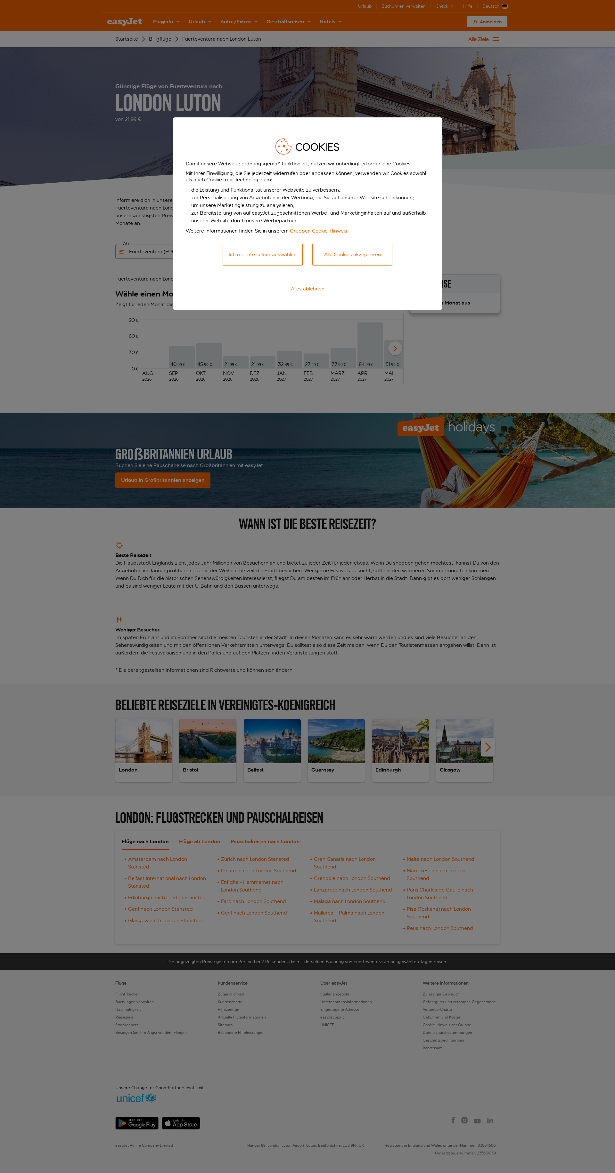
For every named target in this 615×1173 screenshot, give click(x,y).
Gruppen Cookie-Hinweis (318, 231)
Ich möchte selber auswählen (263, 254)
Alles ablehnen (307, 289)
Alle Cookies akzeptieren (352, 254)
